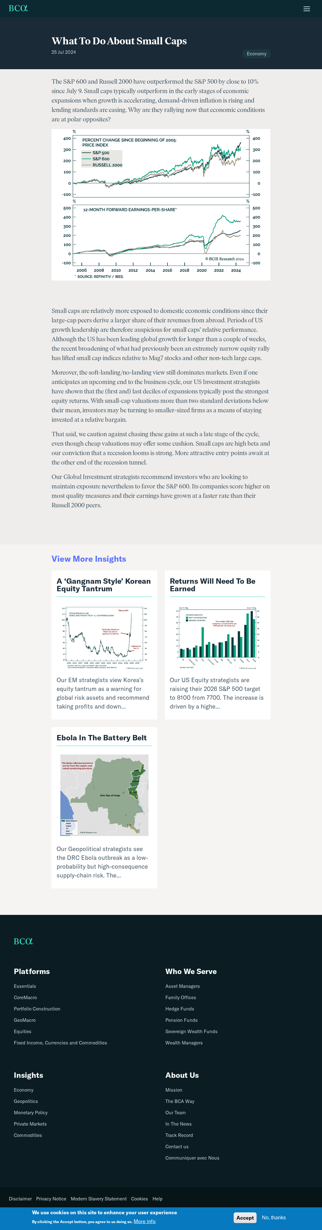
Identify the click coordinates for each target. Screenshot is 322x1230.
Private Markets (30, 1124)
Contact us (177, 1146)
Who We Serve (191, 971)
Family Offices (180, 997)
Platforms (32, 971)
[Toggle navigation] (307, 9)
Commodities (28, 1135)
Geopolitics (26, 1101)
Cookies (139, 1199)
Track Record (179, 1135)
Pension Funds (181, 1020)
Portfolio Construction (37, 1009)
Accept (245, 1218)
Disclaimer (20, 1199)
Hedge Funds (179, 1009)
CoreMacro (25, 997)
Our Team (175, 1113)
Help (158, 1199)
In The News (178, 1124)
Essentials (25, 986)
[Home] (18, 9)
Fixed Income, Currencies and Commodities (60, 1043)
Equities (22, 1031)
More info (145, 1221)
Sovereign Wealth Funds (191, 1031)
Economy (23, 1090)
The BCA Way (179, 1101)
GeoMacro (25, 1020)
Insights (28, 1075)
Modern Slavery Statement (99, 1199)
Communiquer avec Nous (192, 1158)
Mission (173, 1090)
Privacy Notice (51, 1199)
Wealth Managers (184, 1043)
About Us (182, 1075)
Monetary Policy (30, 1113)
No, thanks (274, 1217)
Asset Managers (182, 986)
